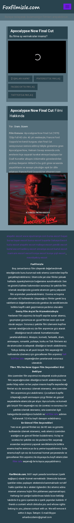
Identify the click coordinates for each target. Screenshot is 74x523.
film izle (17, 461)
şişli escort (59, 253)
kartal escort (13, 249)
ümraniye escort (45, 249)
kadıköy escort (28, 249)
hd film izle (51, 414)
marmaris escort (16, 253)
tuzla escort (13, 244)
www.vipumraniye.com (35, 236)
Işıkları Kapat (21, 78)
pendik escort (60, 244)
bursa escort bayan (57, 236)
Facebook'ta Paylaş (23, 86)
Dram (17, 126)
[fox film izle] (21, 6)
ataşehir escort (14, 236)
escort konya (32, 253)
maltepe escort (44, 244)
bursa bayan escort (17, 240)
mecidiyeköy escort (37, 257)
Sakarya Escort (59, 240)
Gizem (24, 126)
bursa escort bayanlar (39, 240)
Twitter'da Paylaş (22, 95)
